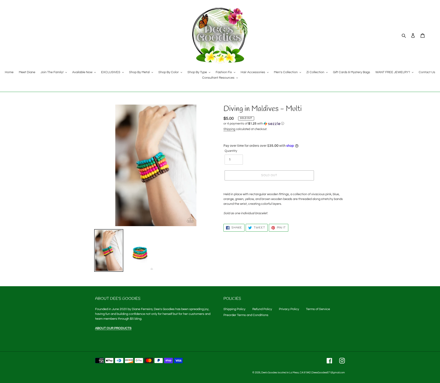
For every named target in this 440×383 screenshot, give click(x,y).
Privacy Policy (289, 309)
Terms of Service (318, 309)
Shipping (229, 129)
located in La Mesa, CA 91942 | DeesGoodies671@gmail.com (311, 372)
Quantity (231, 151)
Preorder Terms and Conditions (245, 315)
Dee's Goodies (269, 372)
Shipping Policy (234, 309)
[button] (253, 124)
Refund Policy (262, 309)
